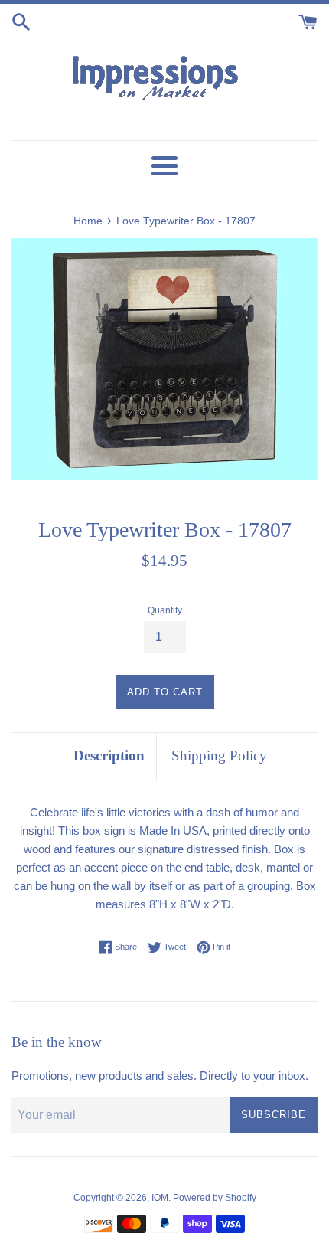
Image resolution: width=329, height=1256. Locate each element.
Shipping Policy (219, 755)
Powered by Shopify (214, 1197)
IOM (159, 1197)
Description (109, 755)
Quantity (165, 610)
